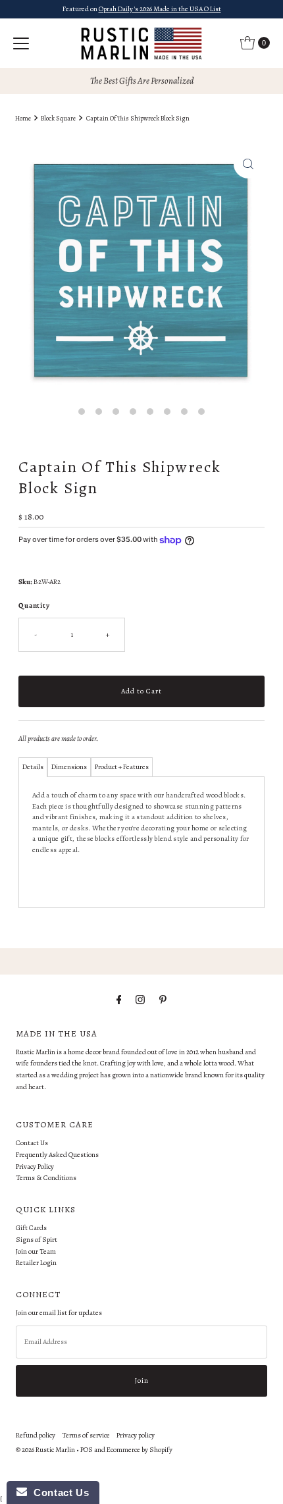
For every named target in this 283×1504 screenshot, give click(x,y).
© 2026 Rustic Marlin (45, 1450)
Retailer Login (36, 1263)
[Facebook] (119, 1000)
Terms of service (86, 1435)
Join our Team (36, 1251)
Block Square (58, 118)
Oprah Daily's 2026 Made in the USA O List (160, 9)
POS (86, 1450)
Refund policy (35, 1435)
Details (32, 767)
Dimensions (69, 767)
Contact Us (32, 1143)
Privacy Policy (35, 1166)
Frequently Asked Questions (57, 1155)
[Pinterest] (163, 1000)
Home (23, 118)
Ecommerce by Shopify (139, 1450)
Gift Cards (31, 1228)
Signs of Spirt (36, 1240)
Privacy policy (135, 1435)
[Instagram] (140, 1000)
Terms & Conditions (46, 1178)
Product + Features (122, 767)
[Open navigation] (21, 43)
